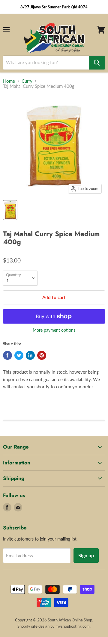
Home (9, 81)
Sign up (86, 555)
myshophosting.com (73, 626)
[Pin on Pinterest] (41, 355)
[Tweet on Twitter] (18, 355)
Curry (27, 81)
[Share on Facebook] (7, 355)
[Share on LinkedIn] (30, 355)
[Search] (97, 63)
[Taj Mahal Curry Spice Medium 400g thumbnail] (10, 210)
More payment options (54, 330)
